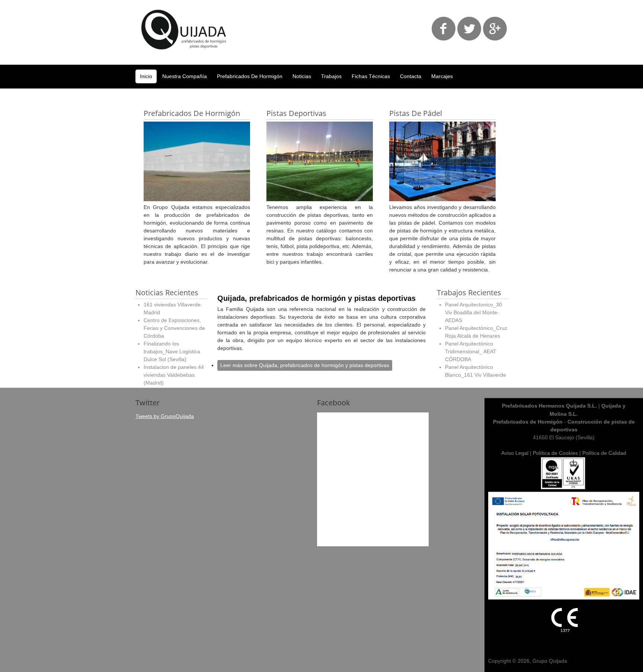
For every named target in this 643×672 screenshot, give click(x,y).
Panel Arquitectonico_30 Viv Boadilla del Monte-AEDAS (473, 312)
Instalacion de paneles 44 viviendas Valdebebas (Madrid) (174, 375)
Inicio (146, 76)
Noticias (301, 76)
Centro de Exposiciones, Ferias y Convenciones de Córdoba (174, 328)
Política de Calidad (604, 453)
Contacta (410, 76)
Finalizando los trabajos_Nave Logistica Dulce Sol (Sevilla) (172, 351)
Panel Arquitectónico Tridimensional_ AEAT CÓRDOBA (470, 351)
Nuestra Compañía (184, 76)
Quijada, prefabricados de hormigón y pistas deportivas (316, 298)
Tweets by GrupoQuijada (164, 416)
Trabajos (331, 76)
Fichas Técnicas (371, 76)
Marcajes (442, 76)
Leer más (304, 365)
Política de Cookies (555, 453)
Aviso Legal (514, 453)
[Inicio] (184, 55)
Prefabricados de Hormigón (249, 76)
